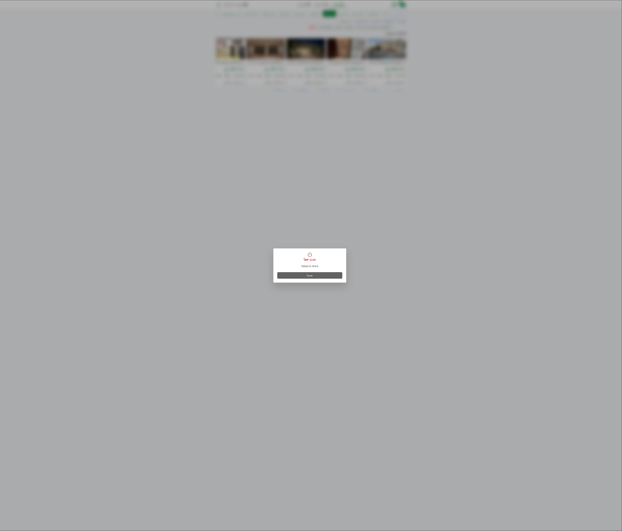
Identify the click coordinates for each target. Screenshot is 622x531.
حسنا (310, 275)
